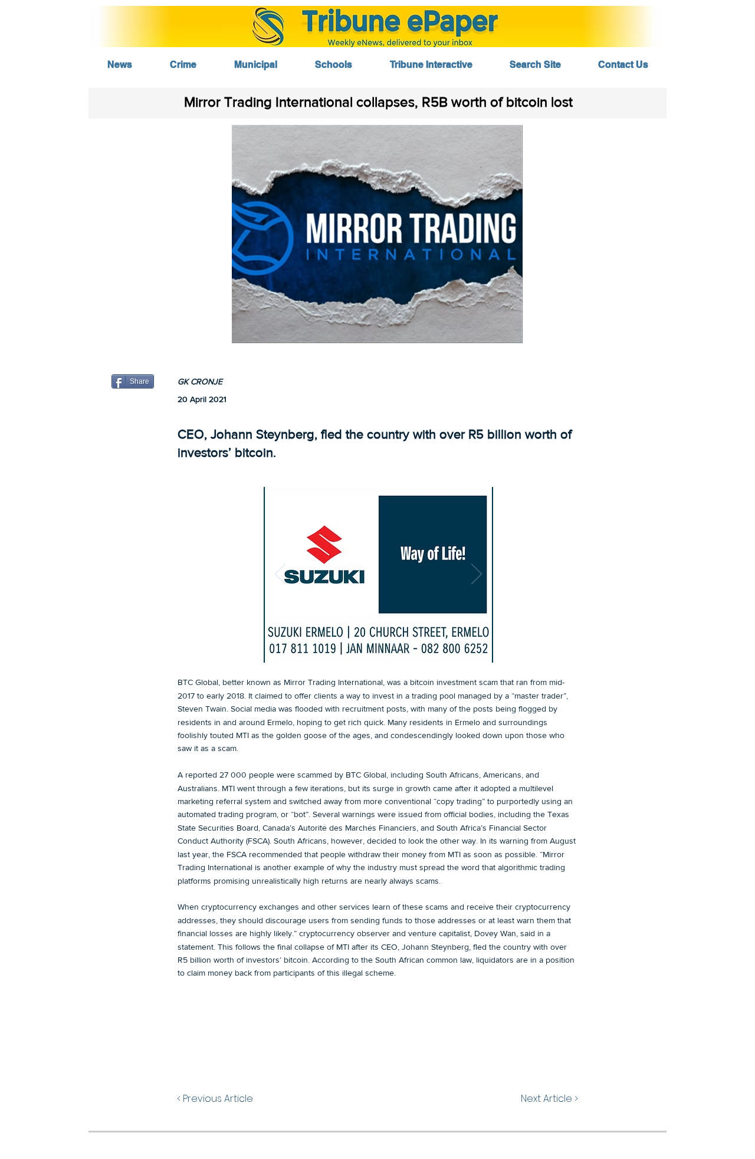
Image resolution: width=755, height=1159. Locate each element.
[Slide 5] (407, 644)
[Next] (476, 575)
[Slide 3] (380, 644)
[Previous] (280, 575)
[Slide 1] (351, 644)
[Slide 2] (366, 644)
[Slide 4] (393, 644)
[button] (377, 234)
